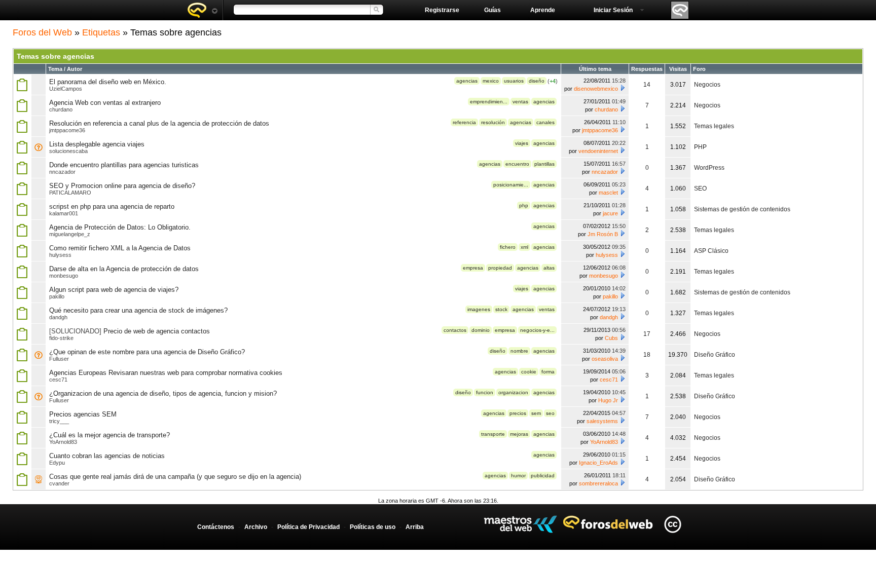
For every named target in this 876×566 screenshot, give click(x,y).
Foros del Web (42, 32)
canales (545, 122)
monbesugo (63, 276)
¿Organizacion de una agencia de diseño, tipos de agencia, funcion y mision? (163, 393)
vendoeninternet (598, 151)
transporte (493, 434)
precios (517, 413)
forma (548, 371)
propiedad (500, 268)
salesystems (602, 421)
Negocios (707, 84)
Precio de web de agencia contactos (156, 331)
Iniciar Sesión (613, 10)
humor (518, 475)
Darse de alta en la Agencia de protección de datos (124, 269)
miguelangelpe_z (69, 234)
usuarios (514, 81)
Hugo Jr (608, 400)
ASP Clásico (711, 250)
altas (549, 268)
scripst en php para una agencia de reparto (111, 206)
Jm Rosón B (603, 234)
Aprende (542, 10)
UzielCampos (65, 89)
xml (524, 247)
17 (646, 333)
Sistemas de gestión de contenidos (742, 209)
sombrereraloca (598, 483)
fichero (508, 247)
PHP (700, 146)
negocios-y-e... (537, 330)
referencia (464, 122)
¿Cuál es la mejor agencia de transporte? (109, 435)
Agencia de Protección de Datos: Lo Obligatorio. (120, 227)
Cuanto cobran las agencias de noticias (107, 456)
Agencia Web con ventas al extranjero (105, 102)
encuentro (517, 164)
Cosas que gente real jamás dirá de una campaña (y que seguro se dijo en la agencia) (175, 476)
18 (646, 354)
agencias (467, 81)
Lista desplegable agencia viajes (96, 144)
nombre (519, 351)
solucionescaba (68, 151)
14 (646, 84)
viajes (521, 143)
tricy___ (59, 421)
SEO (700, 188)
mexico (491, 81)
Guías (492, 10)
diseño (536, 81)
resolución (493, 122)
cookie (528, 371)
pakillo (56, 296)
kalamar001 (63, 213)
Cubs (611, 338)
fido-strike (61, 338)
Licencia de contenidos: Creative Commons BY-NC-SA (672, 524)
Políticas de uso (372, 527)
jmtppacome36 (67, 130)
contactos (455, 330)
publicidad (543, 475)
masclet (608, 193)
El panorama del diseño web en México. (107, 82)
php (523, 205)
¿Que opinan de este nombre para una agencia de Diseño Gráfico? (147, 352)
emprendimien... (488, 101)
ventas (520, 101)
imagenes (478, 309)
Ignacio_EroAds (598, 463)
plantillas (544, 164)
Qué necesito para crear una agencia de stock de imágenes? (138, 310)
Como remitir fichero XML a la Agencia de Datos (120, 248)
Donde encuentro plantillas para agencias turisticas (124, 165)
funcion (484, 392)
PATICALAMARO (70, 193)
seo (550, 413)
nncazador (62, 172)
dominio (480, 330)
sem (536, 413)
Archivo (255, 527)
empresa (473, 268)
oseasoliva (605, 359)
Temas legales (714, 126)
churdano (60, 109)
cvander (59, 483)
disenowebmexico (596, 89)
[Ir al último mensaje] (622, 88)
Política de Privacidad (308, 527)
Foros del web (202, 10)
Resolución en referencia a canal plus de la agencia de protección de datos (159, 123)
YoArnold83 (63, 442)
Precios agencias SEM (83, 414)
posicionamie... (510, 184)
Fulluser (59, 359)
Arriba (415, 527)
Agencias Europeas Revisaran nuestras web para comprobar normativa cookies (165, 372)
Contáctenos (215, 527)
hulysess (60, 255)
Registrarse (442, 10)
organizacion (513, 392)
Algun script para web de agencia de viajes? (113, 289)
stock (501, 309)
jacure (610, 213)
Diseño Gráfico (714, 354)
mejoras (519, 434)
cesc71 (58, 379)
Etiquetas (101, 32)
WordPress (709, 167)
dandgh (58, 317)
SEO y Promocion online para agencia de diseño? (122, 186)
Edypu (57, 463)
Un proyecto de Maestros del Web (520, 524)
